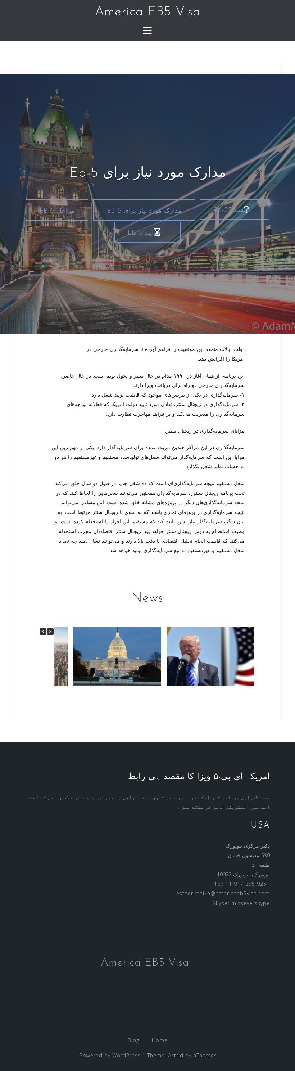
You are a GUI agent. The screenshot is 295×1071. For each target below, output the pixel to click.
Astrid (175, 1055)
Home (160, 1040)
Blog (133, 1040)
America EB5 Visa (147, 12)
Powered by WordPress (110, 1055)
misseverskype (250, 903)
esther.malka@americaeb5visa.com (223, 893)
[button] (50, 631)
